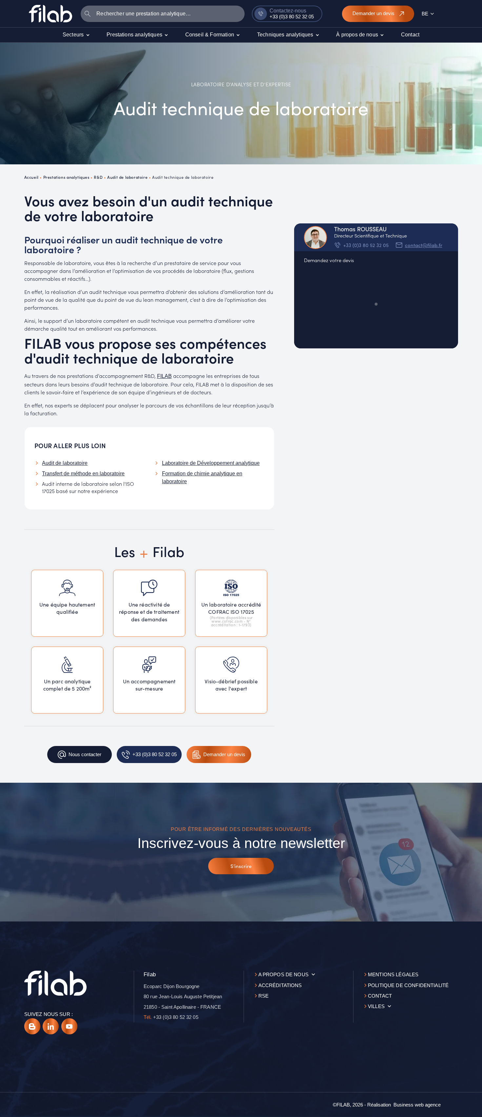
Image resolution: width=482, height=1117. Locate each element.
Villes (376, 1006)
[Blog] (32, 1026)
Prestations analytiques (66, 177)
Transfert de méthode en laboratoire (83, 473)
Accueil (31, 177)
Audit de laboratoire (127, 177)
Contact (380, 996)
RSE (263, 996)
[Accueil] (50, 13)
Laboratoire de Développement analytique (211, 463)
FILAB (164, 376)
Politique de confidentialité (408, 985)
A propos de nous (283, 974)
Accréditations (280, 985)
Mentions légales (393, 974)
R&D (98, 177)
